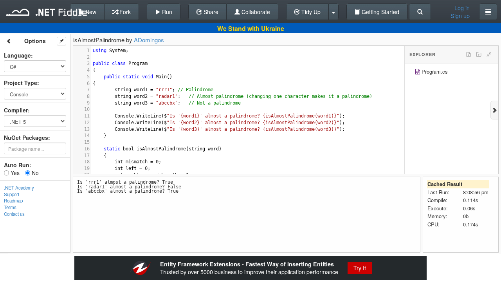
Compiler (16, 110)
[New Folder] (478, 54)
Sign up (460, 16)
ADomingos (149, 40)
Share (210, 12)
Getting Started (379, 12)
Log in (462, 8)
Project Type (20, 83)
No (34, 173)
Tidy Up (310, 12)
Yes (14, 173)
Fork (124, 12)
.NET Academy (19, 187)
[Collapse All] (489, 54)
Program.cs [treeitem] (435, 71)
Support (11, 194)
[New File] (468, 54)
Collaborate (255, 12)
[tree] (451, 73)
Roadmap (13, 200)
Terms (10, 207)
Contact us (14, 214)
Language (17, 55)
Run (166, 12)
